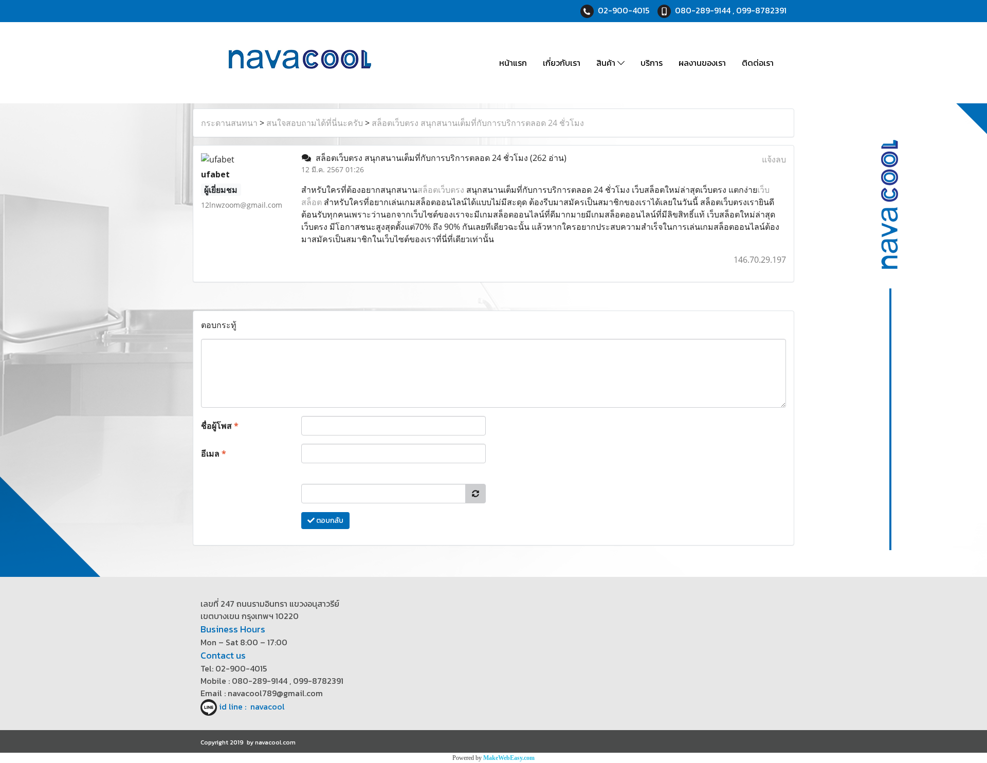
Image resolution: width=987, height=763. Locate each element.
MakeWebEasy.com (509, 757)
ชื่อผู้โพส (220, 425)
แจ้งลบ (774, 159)
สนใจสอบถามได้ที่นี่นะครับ (314, 123)
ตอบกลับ (329, 520)
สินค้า (606, 63)
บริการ (652, 63)
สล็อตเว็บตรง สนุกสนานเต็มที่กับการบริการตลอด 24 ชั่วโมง (478, 123)
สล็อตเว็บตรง (440, 189)
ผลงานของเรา (702, 63)
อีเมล (213, 453)
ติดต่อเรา (758, 63)
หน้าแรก (513, 63)
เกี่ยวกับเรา (561, 63)
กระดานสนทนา (229, 123)
